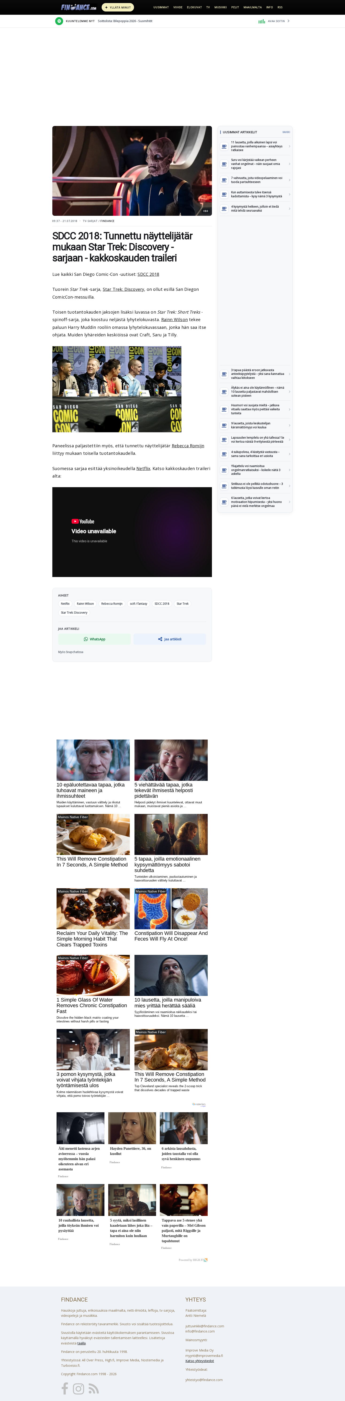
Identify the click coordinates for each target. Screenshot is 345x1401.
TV (208, 7)
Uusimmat (161, 7)
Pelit (235, 7)
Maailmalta (253, 7)
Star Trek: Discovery (123, 289)
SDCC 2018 (148, 274)
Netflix (143, 468)
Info (269, 7)
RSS (280, 7)
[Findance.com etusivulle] (78, 7)
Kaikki (286, 132)
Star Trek (182, 604)
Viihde (178, 7)
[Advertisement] (255, 290)
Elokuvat (194, 7)
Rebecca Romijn (188, 445)
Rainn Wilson (174, 319)
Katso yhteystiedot (199, 1361)
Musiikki (221, 7)
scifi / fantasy (138, 604)
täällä (81, 1343)
